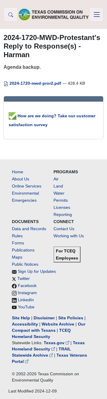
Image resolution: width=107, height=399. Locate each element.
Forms (18, 243)
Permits (61, 200)
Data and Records (29, 228)
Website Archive (58, 324)
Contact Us (64, 228)
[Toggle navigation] (96, 14)
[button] (11, 14)
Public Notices (25, 264)
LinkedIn (26, 299)
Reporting (63, 214)
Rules (17, 235)
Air (56, 179)
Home (17, 171)
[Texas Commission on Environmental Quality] (53, 14)
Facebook (27, 285)
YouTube (26, 307)
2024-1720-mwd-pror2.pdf (35, 83)
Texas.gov (55, 342)
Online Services (26, 186)
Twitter (23, 278)
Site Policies (70, 317)
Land (58, 186)
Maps (17, 257)
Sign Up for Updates (37, 271)
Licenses (62, 207)
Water (59, 193)
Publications (23, 250)
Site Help (21, 317)
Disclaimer (44, 317)
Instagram (27, 292)
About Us (20, 179)
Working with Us (69, 235)
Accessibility (25, 324)
